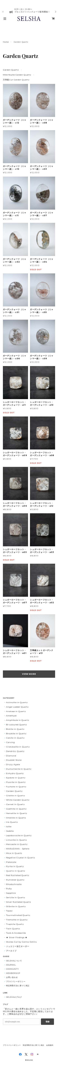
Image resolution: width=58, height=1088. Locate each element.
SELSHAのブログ (14, 997)
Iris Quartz (12, 822)
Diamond (11, 755)
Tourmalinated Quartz (18, 915)
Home (6, 42)
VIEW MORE (29, 674)
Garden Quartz (11, 70)
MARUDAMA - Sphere (17, 848)
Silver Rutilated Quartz (18, 902)
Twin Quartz (13, 928)
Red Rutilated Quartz (17, 875)
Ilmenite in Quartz (16, 818)
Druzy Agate (13, 764)
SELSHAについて (14, 961)
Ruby (9, 888)
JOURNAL (11, 965)
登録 (47, 1022)
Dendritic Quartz (15, 751)
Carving (10, 742)
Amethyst (11, 715)
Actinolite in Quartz (17, 702)
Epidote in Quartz (15, 777)
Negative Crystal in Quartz (20, 857)
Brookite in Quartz (16, 733)
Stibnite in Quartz (16, 906)
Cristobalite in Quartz (18, 747)
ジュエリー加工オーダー (17, 946)
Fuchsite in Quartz (16, 786)
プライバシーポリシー (15, 981)
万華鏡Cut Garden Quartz (16, 79)
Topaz (9, 911)
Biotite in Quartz (15, 729)
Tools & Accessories (16, 933)
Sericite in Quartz (15, 897)
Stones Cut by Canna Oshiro (21, 942)
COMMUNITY (12, 969)
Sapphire (11, 893)
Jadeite (10, 831)
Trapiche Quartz (15, 924)
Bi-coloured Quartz (16, 724)
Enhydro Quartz (15, 773)
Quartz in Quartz (15, 871)
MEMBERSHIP (13, 973)
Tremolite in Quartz (17, 919)
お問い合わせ (12, 977)
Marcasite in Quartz (17, 844)
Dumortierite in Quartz (18, 769)
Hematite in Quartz (16, 813)
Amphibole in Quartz (17, 720)
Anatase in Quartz (16, 711)
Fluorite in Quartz (16, 782)
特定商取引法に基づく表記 (17, 985)
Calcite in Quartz (15, 738)
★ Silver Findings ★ (16, 937)
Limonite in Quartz (16, 840)
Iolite (8, 826)
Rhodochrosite (13, 884)
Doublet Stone (13, 760)
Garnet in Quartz (15, 804)
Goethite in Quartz (16, 809)
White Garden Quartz (17, 800)
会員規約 (49, 1045)
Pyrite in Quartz (15, 866)
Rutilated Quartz (15, 880)
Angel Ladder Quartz (17, 707)
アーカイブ (11, 951)
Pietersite (11, 862)
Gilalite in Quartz (15, 795)
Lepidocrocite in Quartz (19, 835)
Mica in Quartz (14, 853)
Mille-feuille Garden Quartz (17, 75)
